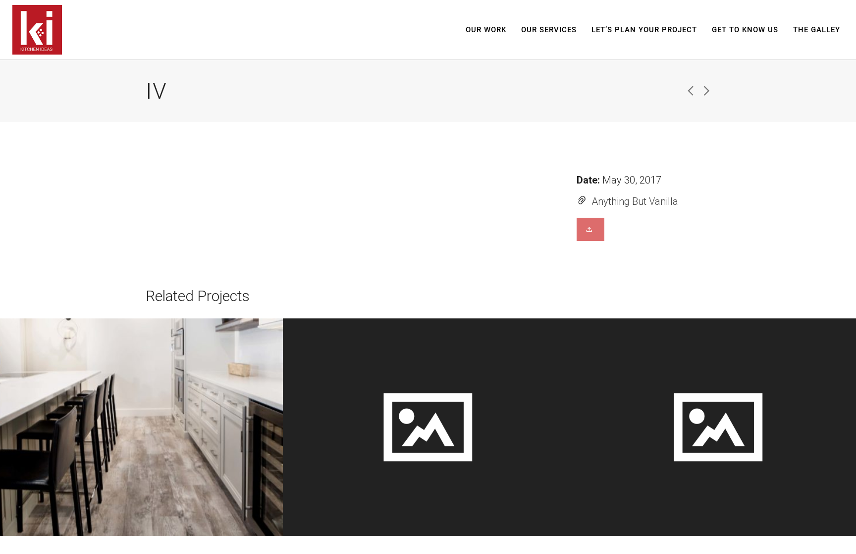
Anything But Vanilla (634, 201)
